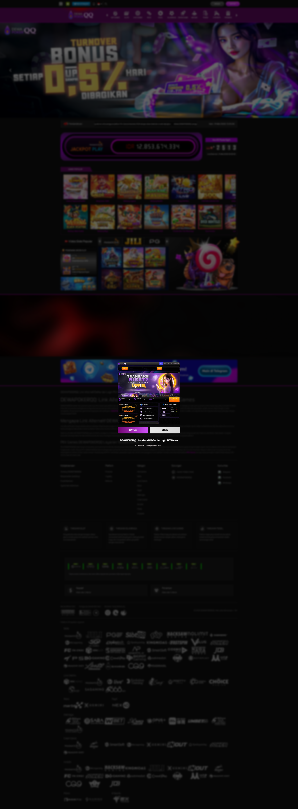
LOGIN (165, 429)
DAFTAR (133, 429)
